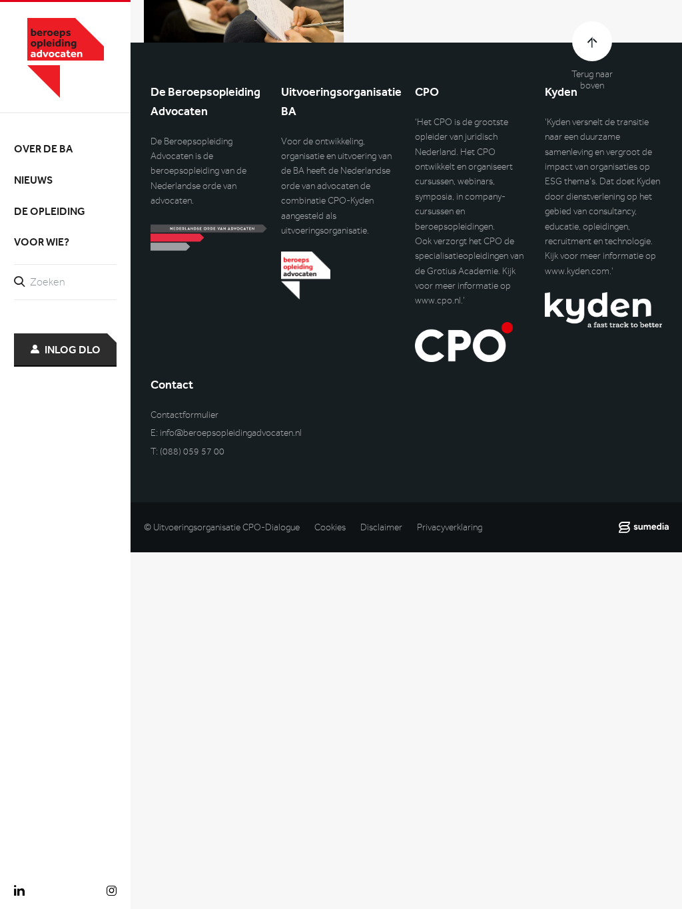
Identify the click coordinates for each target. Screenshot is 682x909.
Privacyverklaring (449, 527)
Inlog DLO (73, 349)
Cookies (330, 527)
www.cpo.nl (438, 300)
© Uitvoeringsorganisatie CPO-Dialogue (222, 527)
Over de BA (43, 148)
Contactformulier (184, 415)
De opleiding (49, 211)
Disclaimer (381, 527)
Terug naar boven (592, 80)
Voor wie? (41, 242)
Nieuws (33, 180)
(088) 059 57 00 (192, 451)
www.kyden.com (577, 271)
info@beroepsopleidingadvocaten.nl (231, 433)
